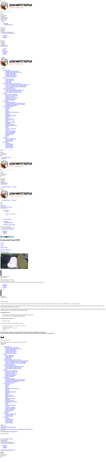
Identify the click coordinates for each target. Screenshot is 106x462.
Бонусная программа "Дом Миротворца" (9, 431)
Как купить (5, 285)
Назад (8, 211)
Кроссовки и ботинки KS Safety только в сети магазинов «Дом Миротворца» (16, 429)
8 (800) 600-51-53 (4, 17)
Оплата (4, 286)
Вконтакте (5, 35)
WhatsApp (5, 37)
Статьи (1, 424)
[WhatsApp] (10, 237)
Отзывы (4, 284)
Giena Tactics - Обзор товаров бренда (8, 427)
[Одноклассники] (3, 237)
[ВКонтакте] (1, 237)
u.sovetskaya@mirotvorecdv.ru (7, 32)
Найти (2, 452)
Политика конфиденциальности (8, 449)
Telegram (5, 36)
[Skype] (11, 237)
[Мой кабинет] (1, 185)
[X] (6, 237)
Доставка (5, 287)
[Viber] (8, 237)
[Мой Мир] (4, 237)
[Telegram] (13, 237)
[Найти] (1, 13)
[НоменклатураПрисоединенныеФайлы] (14, 268)
